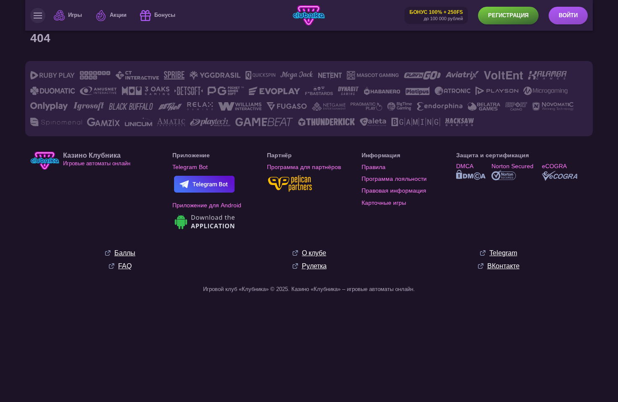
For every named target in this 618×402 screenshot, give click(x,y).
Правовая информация (394, 190)
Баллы (124, 253)
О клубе (314, 253)
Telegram (503, 253)
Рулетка (314, 266)
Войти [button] (568, 15)
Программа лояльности (394, 178)
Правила (374, 167)
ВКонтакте (503, 266)
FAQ (125, 266)
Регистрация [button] (508, 15)
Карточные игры (384, 202)
